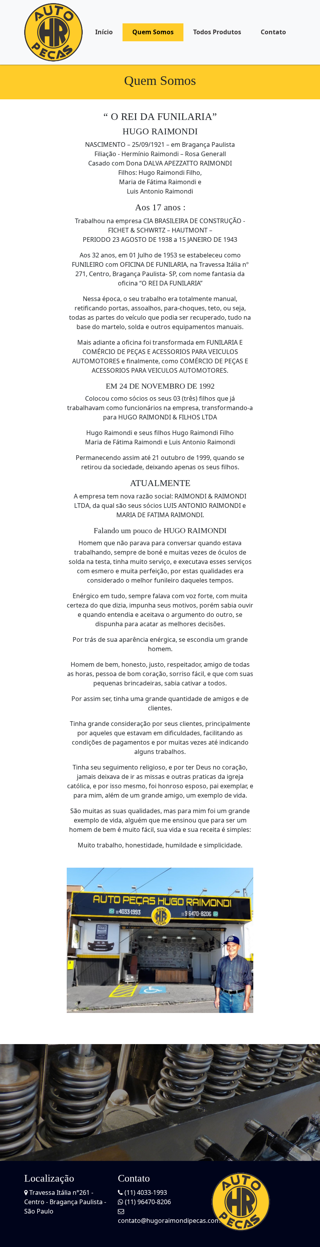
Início (104, 32)
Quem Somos (153, 32)
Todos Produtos (217, 32)
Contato (273, 32)
